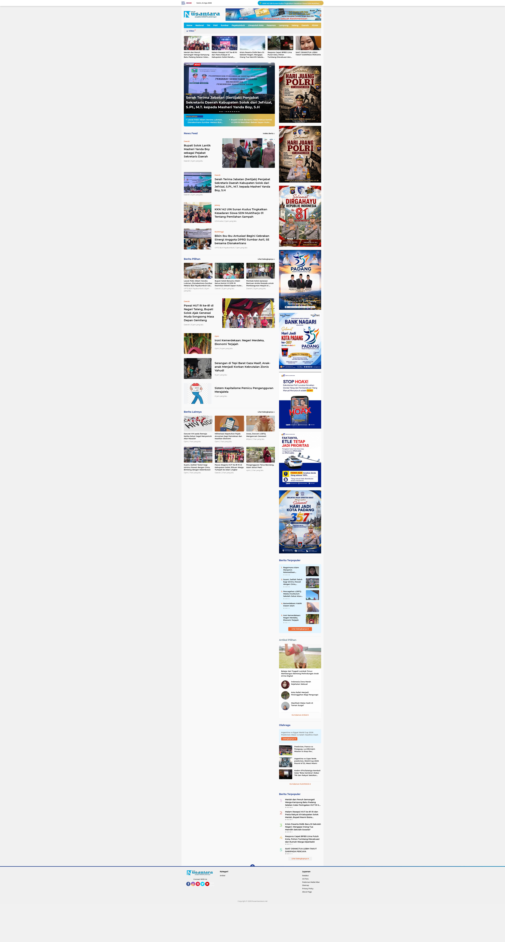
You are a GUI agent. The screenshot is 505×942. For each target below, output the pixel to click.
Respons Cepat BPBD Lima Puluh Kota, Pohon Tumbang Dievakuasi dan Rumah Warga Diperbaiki (280, 54)
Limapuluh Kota (256, 25)
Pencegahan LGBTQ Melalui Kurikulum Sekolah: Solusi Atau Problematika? (292, 593)
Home (189, 3)
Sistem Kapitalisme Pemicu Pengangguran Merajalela (244, 389)
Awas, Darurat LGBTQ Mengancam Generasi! (256, 435)
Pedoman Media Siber (311, 882)
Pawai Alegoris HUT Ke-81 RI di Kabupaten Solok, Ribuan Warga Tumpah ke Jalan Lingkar (229, 467)
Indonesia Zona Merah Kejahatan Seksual (301, 683)
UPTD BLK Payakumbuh (196, 89)
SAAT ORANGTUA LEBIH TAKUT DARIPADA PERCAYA (308, 53)
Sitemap (305, 885)
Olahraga (284, 725)
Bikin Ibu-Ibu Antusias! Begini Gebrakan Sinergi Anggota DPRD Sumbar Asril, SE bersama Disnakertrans (242, 239)
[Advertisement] (79, 922)
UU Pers (305, 879)
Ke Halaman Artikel (299, 715)
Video (191, 31)
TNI (208, 25)
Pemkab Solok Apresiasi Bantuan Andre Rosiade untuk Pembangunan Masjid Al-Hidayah (260, 283)
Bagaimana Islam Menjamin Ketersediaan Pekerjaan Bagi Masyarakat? (291, 570)
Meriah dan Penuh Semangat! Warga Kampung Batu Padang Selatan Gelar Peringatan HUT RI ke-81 (196, 54)
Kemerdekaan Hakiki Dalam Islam (292, 604)
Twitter (203, 887)
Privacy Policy (307, 889)
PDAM (315, 25)
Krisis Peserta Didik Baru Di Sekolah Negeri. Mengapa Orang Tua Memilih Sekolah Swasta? (252, 54)
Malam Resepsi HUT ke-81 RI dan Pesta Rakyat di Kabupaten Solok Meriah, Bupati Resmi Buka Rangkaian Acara (224, 54)
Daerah (305, 25)
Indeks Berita (268, 133)
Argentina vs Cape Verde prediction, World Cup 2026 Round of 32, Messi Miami (306, 760)
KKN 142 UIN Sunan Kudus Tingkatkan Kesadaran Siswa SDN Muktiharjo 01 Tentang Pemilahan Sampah (241, 213)
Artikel (222, 876)
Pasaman (271, 25)
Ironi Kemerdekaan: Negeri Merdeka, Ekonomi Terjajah (239, 342)
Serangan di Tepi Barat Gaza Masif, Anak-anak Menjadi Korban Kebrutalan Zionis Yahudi (242, 367)
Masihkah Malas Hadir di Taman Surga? (302, 704)
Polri (215, 25)
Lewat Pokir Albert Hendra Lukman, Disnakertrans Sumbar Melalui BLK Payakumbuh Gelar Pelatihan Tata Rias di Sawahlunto (207, 121)
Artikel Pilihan (287, 640)
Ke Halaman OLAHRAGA (300, 784)
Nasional (199, 25)
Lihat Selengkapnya (265, 259)
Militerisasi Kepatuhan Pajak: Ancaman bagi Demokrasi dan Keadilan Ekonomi (228, 436)
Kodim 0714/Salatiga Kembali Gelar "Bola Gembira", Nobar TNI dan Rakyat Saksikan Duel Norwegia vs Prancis (307, 773)
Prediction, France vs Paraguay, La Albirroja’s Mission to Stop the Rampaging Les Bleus (304, 749)
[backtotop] (252, 866)
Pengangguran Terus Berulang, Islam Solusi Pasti (260, 466)
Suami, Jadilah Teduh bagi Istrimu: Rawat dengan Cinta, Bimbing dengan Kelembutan (197, 467)
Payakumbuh (238, 25)
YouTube (209, 887)
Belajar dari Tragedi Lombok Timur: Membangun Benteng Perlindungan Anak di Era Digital (300, 673)
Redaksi (305, 876)
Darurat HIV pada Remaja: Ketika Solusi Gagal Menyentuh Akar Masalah (198, 436)
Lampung (283, 25)
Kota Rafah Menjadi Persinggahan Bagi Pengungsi (304, 693)
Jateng (295, 25)
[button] (220, 111)
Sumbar (225, 25)
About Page (213, 884)
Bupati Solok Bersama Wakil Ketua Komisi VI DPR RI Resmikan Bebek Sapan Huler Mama (291, 3)
